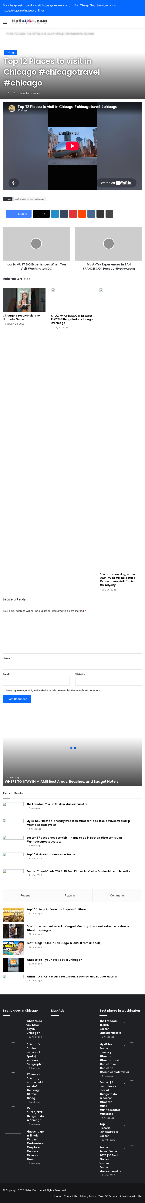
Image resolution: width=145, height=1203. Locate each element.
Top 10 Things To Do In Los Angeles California (57, 909)
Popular (70, 895)
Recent (25, 895)
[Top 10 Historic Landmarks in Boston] (13, 860)
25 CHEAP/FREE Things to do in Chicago (35, 1114)
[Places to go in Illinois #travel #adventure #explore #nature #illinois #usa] (13, 1140)
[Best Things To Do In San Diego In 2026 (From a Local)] (13, 948)
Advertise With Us (130, 1196)
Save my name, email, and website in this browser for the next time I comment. (53, 690)
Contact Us (70, 1196)
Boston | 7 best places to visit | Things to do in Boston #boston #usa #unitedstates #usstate (109, 1098)
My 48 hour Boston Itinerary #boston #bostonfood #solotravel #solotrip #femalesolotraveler (114, 1058)
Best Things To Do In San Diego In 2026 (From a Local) (63, 943)
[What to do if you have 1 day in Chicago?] (13, 965)
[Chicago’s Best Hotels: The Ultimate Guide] (24, 300)
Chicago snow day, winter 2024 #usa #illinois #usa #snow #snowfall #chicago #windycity (119, 579)
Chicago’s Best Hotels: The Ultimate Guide (21, 317)
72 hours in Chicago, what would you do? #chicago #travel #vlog (34, 1086)
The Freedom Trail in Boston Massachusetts (56, 804)
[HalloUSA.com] (29, 22)
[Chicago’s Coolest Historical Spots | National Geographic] (13, 1052)
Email (7, 674)
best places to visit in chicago (29, 199)
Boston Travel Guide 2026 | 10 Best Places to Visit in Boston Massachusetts (78, 871)
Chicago (20, 33)
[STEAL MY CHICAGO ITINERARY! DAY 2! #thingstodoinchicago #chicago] (72, 300)
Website (80, 674)
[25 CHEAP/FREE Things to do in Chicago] (13, 1116)
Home (9, 33)
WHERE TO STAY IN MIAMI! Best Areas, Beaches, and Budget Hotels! (62, 781)
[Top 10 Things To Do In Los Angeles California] (13, 915)
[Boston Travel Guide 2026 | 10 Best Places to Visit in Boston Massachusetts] (13, 876)
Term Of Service (107, 1196)
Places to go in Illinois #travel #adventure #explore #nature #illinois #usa (35, 1145)
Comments (117, 895)
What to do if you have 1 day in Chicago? (54, 960)
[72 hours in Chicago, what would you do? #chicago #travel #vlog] (13, 1082)
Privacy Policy (88, 1196)
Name (7, 658)
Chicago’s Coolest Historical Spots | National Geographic (34, 1054)
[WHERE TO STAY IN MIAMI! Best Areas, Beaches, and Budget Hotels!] (13, 982)
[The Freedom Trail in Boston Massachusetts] (13, 809)
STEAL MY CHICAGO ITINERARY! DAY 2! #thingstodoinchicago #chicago (72, 319)
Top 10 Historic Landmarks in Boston (51, 854)
